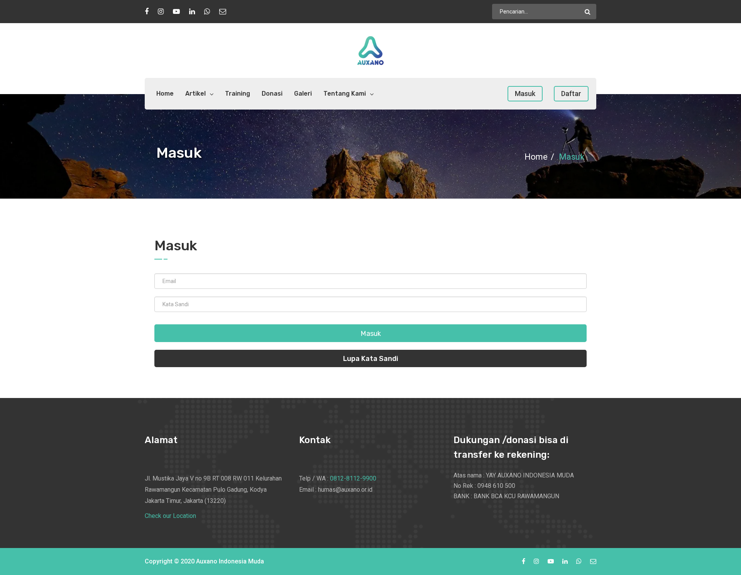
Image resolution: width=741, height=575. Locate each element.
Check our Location (170, 515)
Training (237, 93)
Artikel (195, 93)
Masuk (525, 93)
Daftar (571, 93)
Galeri (303, 93)
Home (165, 93)
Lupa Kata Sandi (370, 358)
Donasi (272, 93)
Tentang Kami (344, 93)
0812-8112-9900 (353, 478)
